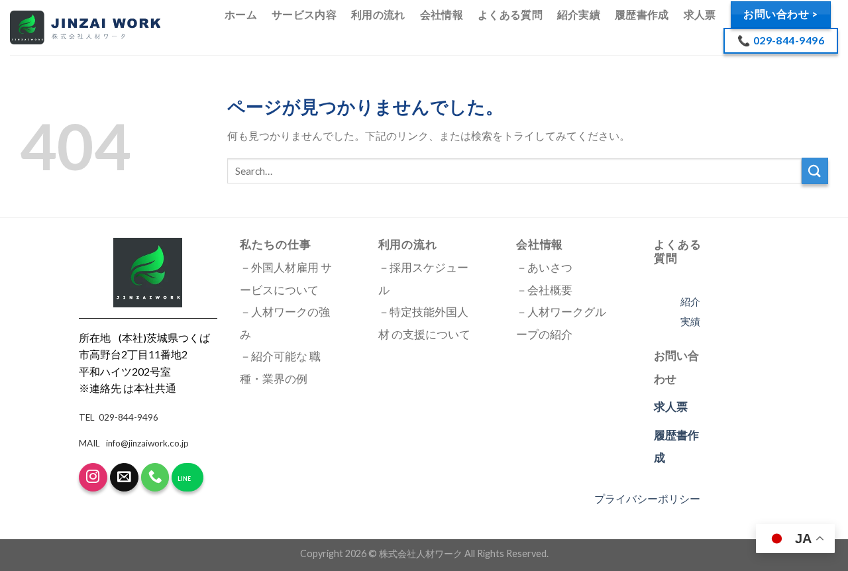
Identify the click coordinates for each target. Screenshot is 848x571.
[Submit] (815, 170)
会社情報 (441, 14)
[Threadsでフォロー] (93, 477)
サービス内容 (304, 14)
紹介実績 (578, 14)
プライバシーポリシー (647, 498)
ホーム (241, 14)
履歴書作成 (642, 14)
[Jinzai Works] (85, 28)
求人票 (700, 14)
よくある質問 (510, 14)
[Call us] (155, 477)
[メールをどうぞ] (124, 477)
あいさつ (549, 267)
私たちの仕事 (275, 244)
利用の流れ (378, 14)
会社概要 (549, 290)
